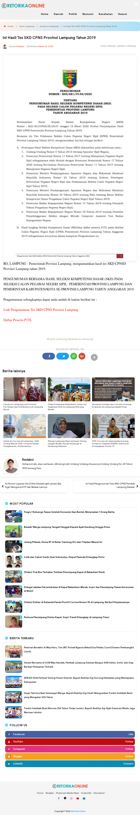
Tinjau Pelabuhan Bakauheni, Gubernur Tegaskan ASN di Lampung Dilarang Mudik (67, 407)
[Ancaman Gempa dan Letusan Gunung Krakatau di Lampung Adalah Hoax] (113, 389)
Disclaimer (99, 793)
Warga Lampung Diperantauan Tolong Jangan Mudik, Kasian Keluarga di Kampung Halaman (67, 443)
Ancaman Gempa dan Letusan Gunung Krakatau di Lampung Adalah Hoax (111, 405)
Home (40, 793)
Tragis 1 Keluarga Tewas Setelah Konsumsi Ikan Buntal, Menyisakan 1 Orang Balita (69, 512)
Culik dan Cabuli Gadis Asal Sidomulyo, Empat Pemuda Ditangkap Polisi (64, 557)
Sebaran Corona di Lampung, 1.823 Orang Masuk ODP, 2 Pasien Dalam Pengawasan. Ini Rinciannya (21, 443)
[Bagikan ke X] (62, 356)
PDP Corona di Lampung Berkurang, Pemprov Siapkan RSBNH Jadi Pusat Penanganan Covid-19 (110, 443)
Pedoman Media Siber (67, 793)
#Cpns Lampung (57, 339)
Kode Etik (86, 793)
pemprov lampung (126, 45)
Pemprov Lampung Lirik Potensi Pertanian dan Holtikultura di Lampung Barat (23, 407)
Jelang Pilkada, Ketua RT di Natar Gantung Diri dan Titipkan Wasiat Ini (63, 542)
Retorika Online (78, 811)
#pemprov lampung (80, 339)
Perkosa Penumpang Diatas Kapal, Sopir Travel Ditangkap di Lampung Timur (66, 617)
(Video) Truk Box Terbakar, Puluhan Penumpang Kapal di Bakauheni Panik (64, 572)
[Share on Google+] (82, 356)
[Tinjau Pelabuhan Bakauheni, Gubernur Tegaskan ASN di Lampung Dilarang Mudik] (69, 389)
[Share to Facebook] (48, 356)
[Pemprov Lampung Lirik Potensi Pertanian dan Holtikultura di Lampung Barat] (24, 389)
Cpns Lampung (108, 45)
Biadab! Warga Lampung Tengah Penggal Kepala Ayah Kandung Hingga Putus (67, 527)
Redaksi (28, 460)
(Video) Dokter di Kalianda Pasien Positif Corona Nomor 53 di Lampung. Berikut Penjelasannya (76, 602)
